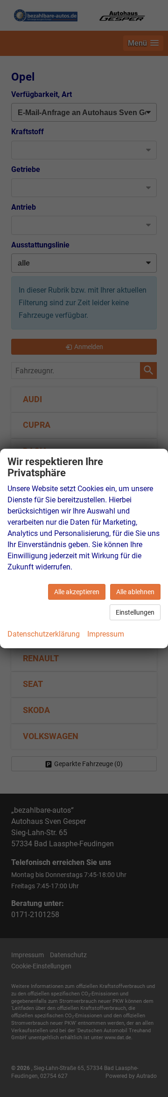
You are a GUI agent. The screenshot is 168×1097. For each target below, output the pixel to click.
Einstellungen (135, 612)
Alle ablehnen (135, 592)
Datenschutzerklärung (43, 634)
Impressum (105, 634)
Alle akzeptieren (76, 592)
